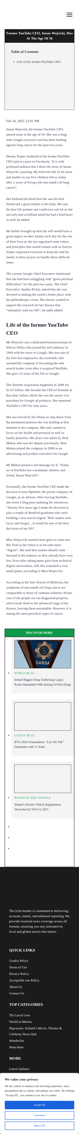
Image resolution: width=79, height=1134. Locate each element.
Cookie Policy (18, 961)
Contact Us (16, 993)
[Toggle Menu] (69, 15)
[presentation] (42, 654)
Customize (39, 1115)
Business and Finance (32, 797)
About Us (15, 987)
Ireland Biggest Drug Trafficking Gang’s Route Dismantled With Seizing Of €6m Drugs (42, 682)
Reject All (39, 1125)
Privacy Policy (19, 974)
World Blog (24, 673)
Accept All (39, 1105)
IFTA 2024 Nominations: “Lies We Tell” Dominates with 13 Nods (39, 744)
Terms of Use (18, 967)
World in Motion (20, 1022)
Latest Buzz (24, 735)
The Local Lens (19, 1015)
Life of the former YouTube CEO (39, 62)
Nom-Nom (16, 1047)
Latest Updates (19, 1069)
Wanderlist (16, 1041)
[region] (39, 1103)
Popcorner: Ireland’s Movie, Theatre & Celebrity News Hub (35, 1031)
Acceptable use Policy (24, 980)
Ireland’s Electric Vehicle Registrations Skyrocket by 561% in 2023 (37, 807)
